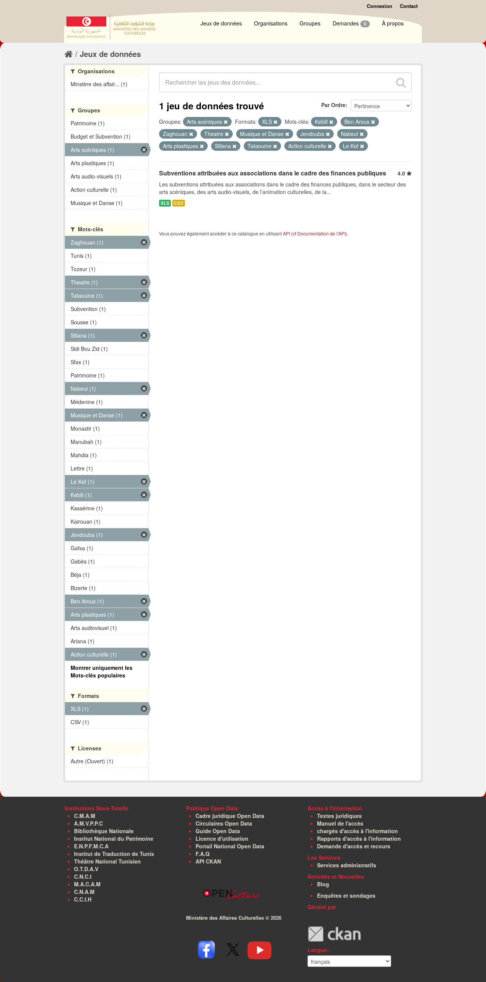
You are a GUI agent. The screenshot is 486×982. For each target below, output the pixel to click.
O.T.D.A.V (86, 869)
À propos (393, 23)
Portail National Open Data (230, 846)
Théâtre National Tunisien (107, 861)
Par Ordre (333, 105)
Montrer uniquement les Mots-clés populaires (102, 671)
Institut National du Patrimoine (113, 838)
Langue (317, 950)
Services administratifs (346, 865)
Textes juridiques (339, 815)
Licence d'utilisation (222, 838)
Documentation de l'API (321, 233)
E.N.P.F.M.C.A (91, 846)
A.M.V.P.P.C (88, 823)
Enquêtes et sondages (346, 895)
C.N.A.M (84, 891)
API (286, 233)
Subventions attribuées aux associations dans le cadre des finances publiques (272, 173)
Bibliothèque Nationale (104, 831)
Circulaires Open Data (224, 823)
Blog (323, 884)
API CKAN (208, 861)
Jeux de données (221, 23)
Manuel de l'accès (340, 823)
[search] (401, 82)
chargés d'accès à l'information (357, 831)
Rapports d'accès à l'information (359, 838)
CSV (178, 203)
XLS (165, 203)
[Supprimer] (226, 122)
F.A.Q (203, 853)
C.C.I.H (83, 899)
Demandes (349, 23)
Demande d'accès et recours (353, 846)
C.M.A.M (84, 815)
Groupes (310, 23)
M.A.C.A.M (87, 884)
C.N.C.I (83, 876)
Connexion (379, 5)
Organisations (270, 23)
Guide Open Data (218, 831)
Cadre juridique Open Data (230, 815)
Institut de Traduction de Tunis (114, 853)
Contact (409, 5)
